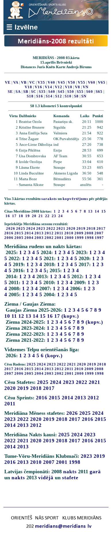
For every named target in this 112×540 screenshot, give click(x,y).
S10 (68, 96)
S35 (42, 91)
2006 (8, 237)
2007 (99, 233)
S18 (30, 96)
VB (24, 82)
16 (50, 316)
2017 (101, 228)
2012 (49, 233)
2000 (69, 237)
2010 (69, 233)
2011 (59, 233)
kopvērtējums (75, 199)
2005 (19, 237)
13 (28, 316)
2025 (20, 228)
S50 (70, 91)
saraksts (49, 199)
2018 (91, 228)
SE (10, 91)
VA (15, 82)
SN (83, 96)
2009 (79, 233)
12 (21, 316)
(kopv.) (70, 316)
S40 (51, 91)
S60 (89, 91)
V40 (51, 82)
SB (25, 91)
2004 (29, 237)
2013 (39, 233)
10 (7, 316)
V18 (28, 87)
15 (43, 316)
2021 (60, 228)
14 (35, 316)
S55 (80, 91)
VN (85, 87)
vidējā (45, 477)
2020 (71, 228)
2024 (30, 228)
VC (32, 82)
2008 (89, 233)
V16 (38, 87)
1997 (99, 237)
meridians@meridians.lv (63, 526)
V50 (71, 82)
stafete (70, 477)
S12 (58, 96)
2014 (29, 233)
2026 (10, 228)
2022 (50, 228)
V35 (41, 82)
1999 (79, 237)
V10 (68, 87)
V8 (77, 87)
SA (18, 91)
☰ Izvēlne (22, 27)
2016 (8, 233)
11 (14, 316)
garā (95, 471)
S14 (49, 96)
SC (33, 91)
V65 (101, 82)
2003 (39, 237)
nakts (70, 471)
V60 (91, 82)
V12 (58, 87)
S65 (99, 91)
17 (57, 316)
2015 (19, 233)
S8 (76, 96)
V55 (81, 82)
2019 (81, 228)
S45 (61, 91)
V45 (61, 82)
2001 (59, 237)
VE (8, 82)
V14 (48, 87)
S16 (39, 96)
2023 (40, 228)
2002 (49, 237)
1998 (89, 237)
